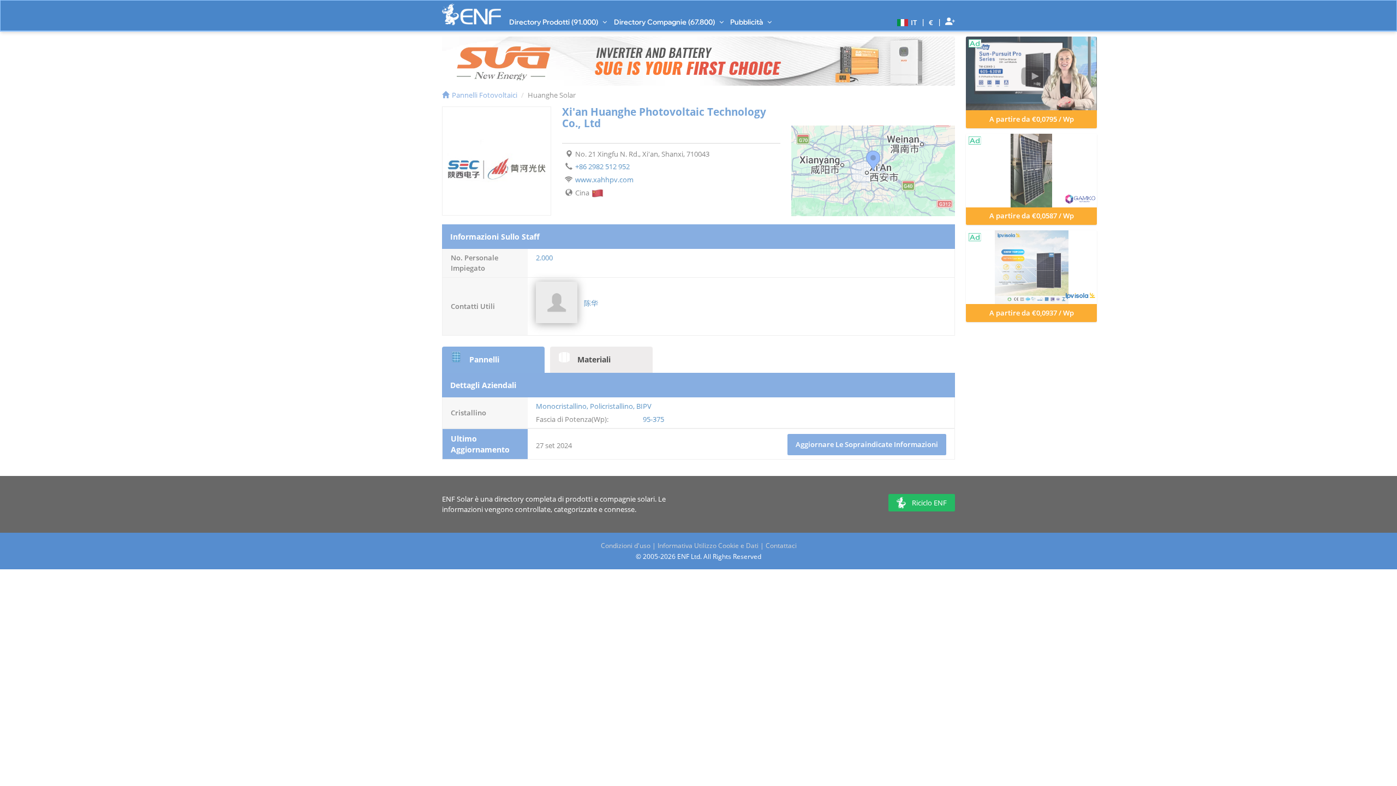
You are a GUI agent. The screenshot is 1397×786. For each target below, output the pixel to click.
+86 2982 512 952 (602, 166)
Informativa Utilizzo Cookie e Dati (708, 545)
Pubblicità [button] (747, 21)
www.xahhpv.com (604, 179)
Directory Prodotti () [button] (554, 21)
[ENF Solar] (471, 14)
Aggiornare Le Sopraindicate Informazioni (867, 444)
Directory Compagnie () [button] (665, 21)
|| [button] (931, 22)
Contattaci (781, 545)
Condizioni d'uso (625, 545)
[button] (905, 22)
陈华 (591, 303)
